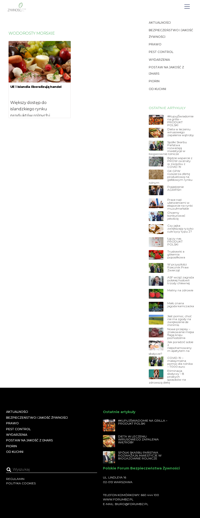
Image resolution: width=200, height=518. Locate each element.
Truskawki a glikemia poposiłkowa (176, 254)
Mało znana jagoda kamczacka (180, 305)
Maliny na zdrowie (180, 290)
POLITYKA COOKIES (21, 483)
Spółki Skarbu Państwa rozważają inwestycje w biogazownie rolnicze (168, 148)
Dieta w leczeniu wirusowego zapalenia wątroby (180, 132)
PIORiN (154, 81)
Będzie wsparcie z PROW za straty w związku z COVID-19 (179, 162)
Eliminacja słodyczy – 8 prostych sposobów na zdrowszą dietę (167, 376)
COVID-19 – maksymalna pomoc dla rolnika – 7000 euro (180, 362)
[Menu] (187, 6)
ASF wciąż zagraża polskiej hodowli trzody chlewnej (180, 280)
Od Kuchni (157, 89)
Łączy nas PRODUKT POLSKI (175, 241)
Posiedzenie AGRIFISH (175, 188)
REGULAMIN (15, 479)
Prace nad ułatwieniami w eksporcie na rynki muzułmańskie (180, 204)
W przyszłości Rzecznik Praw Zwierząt (178, 267)
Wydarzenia (159, 59)
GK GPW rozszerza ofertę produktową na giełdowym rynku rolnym (170, 177)
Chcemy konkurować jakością (176, 215)
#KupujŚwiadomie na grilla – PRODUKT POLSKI (180, 121)
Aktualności (160, 22)
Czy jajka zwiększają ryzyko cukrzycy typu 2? (180, 228)
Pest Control (161, 52)
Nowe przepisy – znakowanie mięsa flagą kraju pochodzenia (180, 333)
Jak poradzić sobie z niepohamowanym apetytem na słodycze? (171, 348)
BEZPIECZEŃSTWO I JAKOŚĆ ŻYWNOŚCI (37, 417)
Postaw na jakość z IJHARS (29, 440)
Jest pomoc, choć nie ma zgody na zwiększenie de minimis (179, 320)
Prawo (155, 44)
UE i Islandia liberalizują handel (35, 87)
